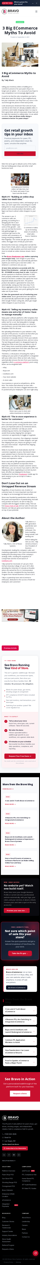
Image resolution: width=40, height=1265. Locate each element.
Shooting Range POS (9, 1182)
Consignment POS (8, 1186)
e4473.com (28, 1171)
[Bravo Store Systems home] (20, 1118)
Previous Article (10, 648)
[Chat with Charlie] (35, 1253)
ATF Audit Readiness (29, 1185)
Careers (25, 1225)
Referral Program (8, 1245)
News (24, 1229)
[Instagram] (19, 1155)
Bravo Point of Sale (12, 506)
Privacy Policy (8, 1262)
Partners (25, 1233)
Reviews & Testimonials (6, 1226)
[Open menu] (36, 11)
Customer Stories (8, 1221)
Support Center (7, 1231)
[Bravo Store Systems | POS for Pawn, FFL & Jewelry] (20, 615)
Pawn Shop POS (8, 1175)
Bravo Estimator (7, 1190)
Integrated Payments (9, 1205)
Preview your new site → (17, 910)
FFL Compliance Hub (29, 1175)
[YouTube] (14, 1155)
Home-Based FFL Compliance (28, 1180)
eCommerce (20, 22)
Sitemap (18, 1262)
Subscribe (20, 154)
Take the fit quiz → (20, 953)
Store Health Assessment (6, 1240)
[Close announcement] (36, 3)
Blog (3, 1217)
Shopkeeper (23, 474)
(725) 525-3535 (10, 1134)
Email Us (8, 1137)
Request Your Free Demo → (20, 756)
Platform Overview (8, 1171)
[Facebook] (9, 1155)
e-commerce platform (21, 362)
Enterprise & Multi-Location (8, 1195)
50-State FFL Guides (29, 1188)
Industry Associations (9, 1235)
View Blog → (8, 789)
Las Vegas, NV (10, 1141)
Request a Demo (20, 1094)
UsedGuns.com (7, 561)
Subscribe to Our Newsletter (16, 1148)
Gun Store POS (7, 1178)
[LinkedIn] (4, 1155)
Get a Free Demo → (8, 1160)
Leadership (26, 1221)
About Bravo (26, 1217)
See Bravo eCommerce (16, 987)
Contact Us (26, 1237)
